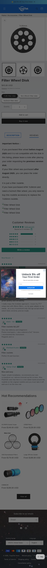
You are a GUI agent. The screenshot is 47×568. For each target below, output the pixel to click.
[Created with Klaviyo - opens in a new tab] (23, 298)
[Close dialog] (44, 270)
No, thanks (31, 294)
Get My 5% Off (31, 288)
